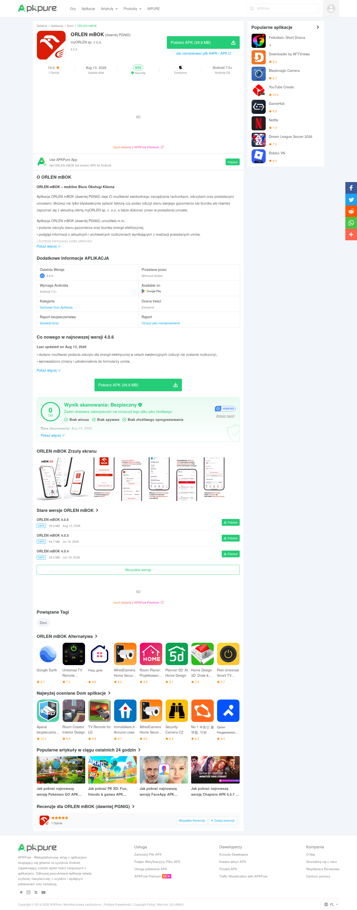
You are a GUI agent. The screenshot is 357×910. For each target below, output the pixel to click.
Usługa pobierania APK (150, 869)
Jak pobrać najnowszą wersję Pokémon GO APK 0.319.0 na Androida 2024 (57, 791)
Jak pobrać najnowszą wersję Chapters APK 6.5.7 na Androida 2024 (215, 791)
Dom (70, 26)
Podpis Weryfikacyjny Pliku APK (157, 861)
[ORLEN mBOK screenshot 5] (186, 479)
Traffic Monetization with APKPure (243, 876)
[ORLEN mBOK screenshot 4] (159, 479)
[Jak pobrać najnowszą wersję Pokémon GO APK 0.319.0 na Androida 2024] (61, 770)
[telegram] (21, 893)
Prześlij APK (228, 869)
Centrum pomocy (318, 876)
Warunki (162, 904)
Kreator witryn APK (232, 861)
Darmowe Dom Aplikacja (56, 307)
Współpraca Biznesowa (322, 869)
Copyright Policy (144, 904)
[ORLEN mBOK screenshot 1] (76, 479)
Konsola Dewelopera (233, 854)
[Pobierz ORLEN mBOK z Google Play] (151, 291)
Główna (42, 26)
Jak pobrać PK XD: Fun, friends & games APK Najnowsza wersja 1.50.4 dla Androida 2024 (111, 791)
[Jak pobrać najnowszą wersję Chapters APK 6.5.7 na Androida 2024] (215, 770)
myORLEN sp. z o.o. (86, 42)
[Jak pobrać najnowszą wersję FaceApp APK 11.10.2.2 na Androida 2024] (164, 770)
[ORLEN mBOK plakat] (49, 479)
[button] (138, 69)
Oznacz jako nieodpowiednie (161, 323)
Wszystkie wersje (138, 569)
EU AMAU (177, 904)
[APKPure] (37, 8)
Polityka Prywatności (117, 904)
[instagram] (29, 893)
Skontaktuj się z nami (321, 861)
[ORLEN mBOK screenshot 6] (214, 479)
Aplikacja (57, 26)
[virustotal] (140, 404)
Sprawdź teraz (49, 323)
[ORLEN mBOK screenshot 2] (104, 479)
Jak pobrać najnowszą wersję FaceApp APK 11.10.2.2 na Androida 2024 (162, 791)
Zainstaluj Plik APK (148, 854)
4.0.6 (50, 276)
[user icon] (331, 8)
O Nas (310, 854)
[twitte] (36, 893)
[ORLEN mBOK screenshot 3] (131, 479)
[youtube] (44, 893)
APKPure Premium (147, 876)
